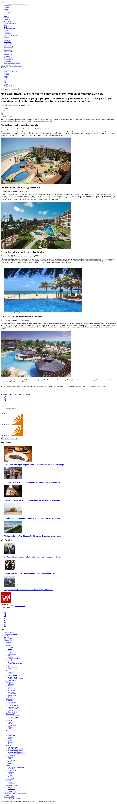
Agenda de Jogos (13, 747)
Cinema (10, 737)
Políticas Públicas (13, 680)
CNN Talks (7, 42)
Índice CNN (11, 672)
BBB (9, 732)
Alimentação (11, 769)
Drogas (10, 775)
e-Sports (10, 763)
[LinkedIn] (5, 620)
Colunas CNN (8, 47)
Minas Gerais (12, 695)
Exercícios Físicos (13, 770)
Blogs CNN (7, 45)
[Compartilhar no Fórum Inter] (2, 114)
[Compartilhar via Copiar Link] (7, 109)
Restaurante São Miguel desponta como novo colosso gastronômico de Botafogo (34, 465)
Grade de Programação (11, 634)
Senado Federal (12, 677)
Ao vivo (6, 73)
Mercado (10, 700)
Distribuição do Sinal (10, 61)
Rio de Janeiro (12, 693)
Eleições (6, 9)
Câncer (10, 773)
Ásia (9, 722)
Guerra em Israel (13, 717)
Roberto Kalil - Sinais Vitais (16, 767)
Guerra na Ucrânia (13, 715)
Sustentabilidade (12, 712)
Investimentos (12, 702)
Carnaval (10, 734)
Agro (5, 14)
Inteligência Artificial (10, 23)
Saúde (6, 30)
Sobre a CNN (8, 54)
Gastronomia (11, 789)
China (10, 728)
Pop (5, 25)
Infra (5, 16)
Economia (7, 19)
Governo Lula (12, 674)
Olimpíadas (11, 755)
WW (5, 78)
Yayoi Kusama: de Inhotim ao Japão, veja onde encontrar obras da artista (32, 518)
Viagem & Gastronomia (11, 35)
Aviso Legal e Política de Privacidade (15, 793)
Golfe (9, 762)
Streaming (11, 742)
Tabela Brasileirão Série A (15, 749)
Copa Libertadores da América (17, 753)
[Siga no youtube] (5, 399)
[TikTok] (5, 624)
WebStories (6, 540)
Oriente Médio (12, 725)
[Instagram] (5, 619)
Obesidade (11, 777)
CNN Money (8, 21)
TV (9, 743)
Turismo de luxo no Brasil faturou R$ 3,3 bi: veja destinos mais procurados (32, 536)
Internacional (8, 11)
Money (6, 76)
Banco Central (12, 704)
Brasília (10, 697)
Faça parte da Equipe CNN (12, 63)
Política (6, 7)
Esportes (6, 17)
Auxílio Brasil (12, 690)
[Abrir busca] (26, 5)
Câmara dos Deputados (14, 675)
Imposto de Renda (13, 707)
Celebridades (12, 735)
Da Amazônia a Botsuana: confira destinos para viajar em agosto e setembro (33, 557)
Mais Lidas (6, 442)
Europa (10, 720)
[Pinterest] (5, 622)
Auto (5, 38)
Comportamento (9, 28)
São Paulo (11, 692)
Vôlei (9, 758)
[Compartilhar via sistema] (1, 112)
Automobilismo (12, 760)
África (10, 723)
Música (10, 738)
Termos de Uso (8, 58)
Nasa (9, 780)
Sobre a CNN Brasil (10, 792)
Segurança (11, 685)
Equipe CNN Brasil (10, 51)
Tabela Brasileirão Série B (15, 750)
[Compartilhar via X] (3, 109)
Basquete (10, 757)
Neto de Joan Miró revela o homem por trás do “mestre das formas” (29, 573)
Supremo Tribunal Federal (15, 678)
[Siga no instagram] (5, 397)
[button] (58, 289)
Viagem (10, 787)
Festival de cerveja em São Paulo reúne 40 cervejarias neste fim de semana (32, 500)
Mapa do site (8, 640)
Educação (7, 40)
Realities (10, 740)
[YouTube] (5, 617)
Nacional (7, 12)
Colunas (6, 637)
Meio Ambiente (12, 689)
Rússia (10, 727)
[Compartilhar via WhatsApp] (6, 109)
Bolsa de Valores (13, 705)
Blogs (6, 635)
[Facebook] (5, 615)
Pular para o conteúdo (10, 71)
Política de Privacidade (11, 56)
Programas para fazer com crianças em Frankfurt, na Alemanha (28, 590)
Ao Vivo (10, 647)
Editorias (8, 645)
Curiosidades (12, 784)
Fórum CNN (8, 43)
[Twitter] (5, 613)
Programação (8, 50)
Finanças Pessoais (13, 708)
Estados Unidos (12, 719)
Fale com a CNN (9, 59)
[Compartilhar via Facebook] (1, 109)
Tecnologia (7, 33)
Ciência (6, 32)
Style (5, 27)
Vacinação (11, 772)
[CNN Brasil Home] (11, 66)
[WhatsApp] (5, 626)
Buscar (6, 5)
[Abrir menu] (3, 2)
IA (5, 82)
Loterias (10, 710)
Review (6, 37)
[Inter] (5, 611)
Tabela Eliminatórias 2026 (15, 752)
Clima (10, 687)
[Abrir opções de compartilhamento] (4, 110)
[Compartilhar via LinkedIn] (4, 109)
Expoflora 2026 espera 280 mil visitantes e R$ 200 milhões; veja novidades (32, 482)
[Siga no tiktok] (5, 401)
